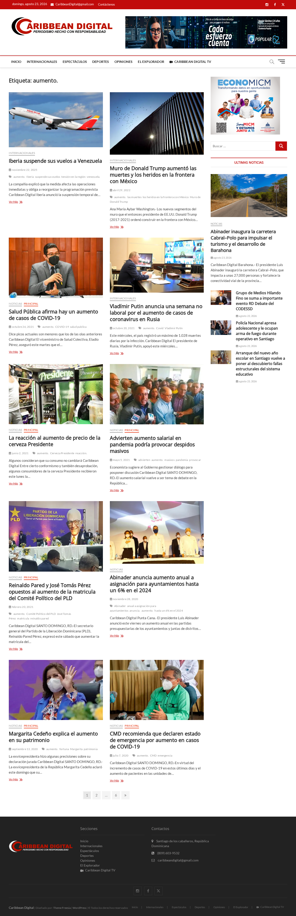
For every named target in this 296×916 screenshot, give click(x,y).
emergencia (165, 755)
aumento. (19, 176)
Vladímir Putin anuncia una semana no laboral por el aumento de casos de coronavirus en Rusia (156, 312)
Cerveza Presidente (62, 453)
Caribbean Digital (21, 908)
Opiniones (123, 62)
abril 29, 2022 (121, 190)
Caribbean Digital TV (192, 62)
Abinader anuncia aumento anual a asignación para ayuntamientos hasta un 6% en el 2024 (154, 584)
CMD (153, 755)
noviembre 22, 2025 (24, 170)
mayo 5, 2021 (121, 460)
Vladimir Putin (174, 328)
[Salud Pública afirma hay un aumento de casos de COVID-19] (56, 268)
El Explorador (151, 62)
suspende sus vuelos (47, 176)
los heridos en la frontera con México (166, 197)
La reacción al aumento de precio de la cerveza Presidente (54, 440)
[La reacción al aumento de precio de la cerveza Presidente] (56, 394)
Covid (159, 328)
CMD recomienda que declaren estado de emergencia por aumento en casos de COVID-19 (155, 740)
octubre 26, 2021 (23, 326)
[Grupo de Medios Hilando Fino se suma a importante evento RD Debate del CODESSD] (221, 297)
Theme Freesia (62, 908)
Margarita (76, 749)
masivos (169, 460)
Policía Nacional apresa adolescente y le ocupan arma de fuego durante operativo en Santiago (257, 330)
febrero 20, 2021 (22, 607)
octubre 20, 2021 (123, 328)
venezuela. (93, 176)
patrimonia (91, 749)
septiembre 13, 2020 (25, 749)
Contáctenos (106, 4)
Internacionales (42, 62)
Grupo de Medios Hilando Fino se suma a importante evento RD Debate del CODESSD (259, 300)
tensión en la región (73, 176)
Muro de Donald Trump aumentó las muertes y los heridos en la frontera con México (153, 174)
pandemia (182, 460)
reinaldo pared (39, 618)
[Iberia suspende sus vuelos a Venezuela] (56, 119)
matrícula (23, 618)
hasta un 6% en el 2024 (168, 610)
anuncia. (135, 610)
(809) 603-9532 (168, 853)
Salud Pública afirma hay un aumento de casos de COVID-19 (53, 314)
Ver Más (19, 202)
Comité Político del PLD (41, 614)
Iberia (30, 176)
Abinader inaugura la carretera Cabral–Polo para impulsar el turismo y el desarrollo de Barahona (243, 240)
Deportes (100, 62)
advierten (144, 460)
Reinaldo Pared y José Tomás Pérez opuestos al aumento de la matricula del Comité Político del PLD (52, 591)
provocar (195, 460)
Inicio (16, 62)
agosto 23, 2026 (222, 257)
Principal (31, 303)
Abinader (120, 606)
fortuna (64, 749)
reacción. (81, 453)
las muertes (134, 197)
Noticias (15, 303)
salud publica (78, 326)
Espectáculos (75, 62)
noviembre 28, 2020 (125, 599)
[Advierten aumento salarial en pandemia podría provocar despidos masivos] (157, 394)
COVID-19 (62, 326)
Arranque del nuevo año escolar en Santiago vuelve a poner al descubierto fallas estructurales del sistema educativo (260, 363)
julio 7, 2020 (120, 755)
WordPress (79, 908)
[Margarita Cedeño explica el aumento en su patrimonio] (56, 690)
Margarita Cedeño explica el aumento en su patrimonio (53, 736)
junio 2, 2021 (20, 453)
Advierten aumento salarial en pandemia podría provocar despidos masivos (152, 444)
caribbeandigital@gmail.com (178, 860)
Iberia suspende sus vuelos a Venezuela (55, 160)
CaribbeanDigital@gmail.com (74, 4)
